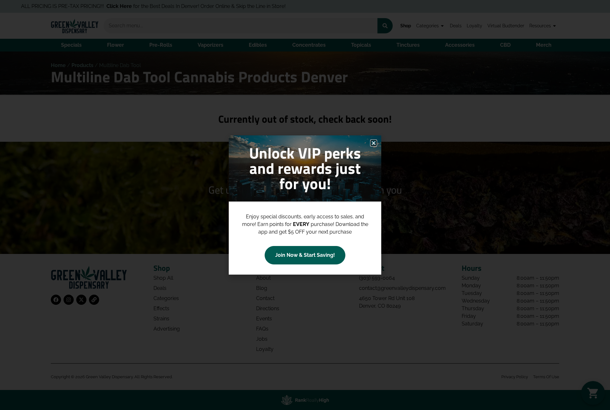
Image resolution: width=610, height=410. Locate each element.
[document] (305, 205)
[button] (373, 143)
